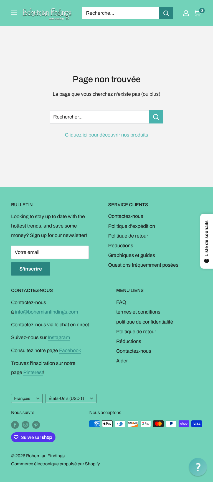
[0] (197, 13)
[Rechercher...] (156, 116)
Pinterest (33, 372)
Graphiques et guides (131, 255)
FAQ (121, 302)
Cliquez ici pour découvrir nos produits (106, 135)
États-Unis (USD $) (66, 398)
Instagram (59, 337)
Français (22, 398)
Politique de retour (128, 236)
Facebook (70, 350)
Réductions (120, 245)
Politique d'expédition (131, 226)
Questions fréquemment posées (143, 265)
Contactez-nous (125, 216)
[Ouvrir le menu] (14, 13)
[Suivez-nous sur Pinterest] (36, 424)
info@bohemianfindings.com (46, 312)
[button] (198, 467)
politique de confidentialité (144, 322)
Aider (122, 361)
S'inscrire (30, 269)
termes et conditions (138, 312)
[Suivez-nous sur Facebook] (15, 424)
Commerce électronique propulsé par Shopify (55, 463)
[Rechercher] (166, 13)
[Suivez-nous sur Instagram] (25, 424)
